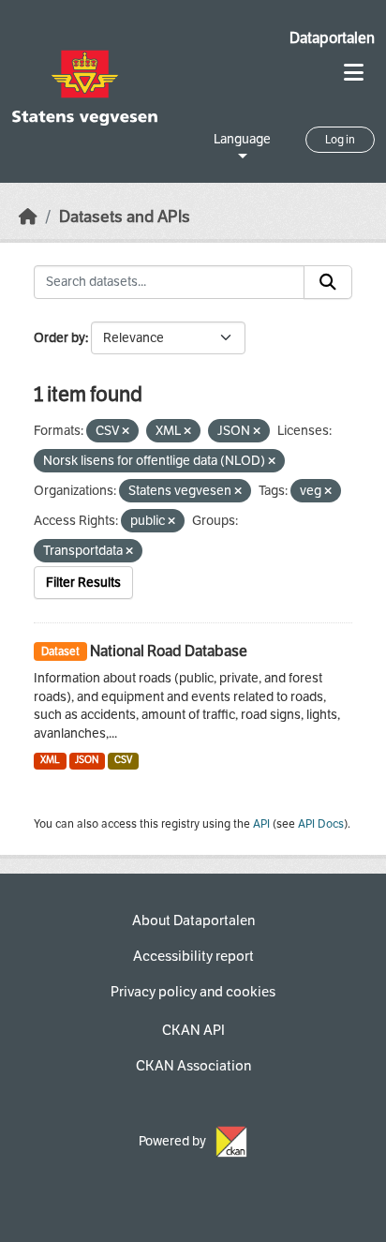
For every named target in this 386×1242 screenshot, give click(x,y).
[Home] (28, 217)
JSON (86, 760)
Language (242, 139)
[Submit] (328, 282)
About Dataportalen (193, 920)
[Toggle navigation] (354, 72)
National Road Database (168, 651)
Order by (59, 338)
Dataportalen (332, 38)
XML (50, 760)
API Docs (321, 823)
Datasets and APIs (124, 217)
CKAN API (193, 1030)
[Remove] (125, 432)
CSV (123, 760)
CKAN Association (193, 1065)
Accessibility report (193, 956)
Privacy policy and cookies (193, 991)
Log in (340, 139)
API (261, 823)
